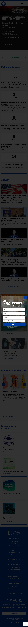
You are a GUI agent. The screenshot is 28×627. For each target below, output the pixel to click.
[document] (14, 313)
